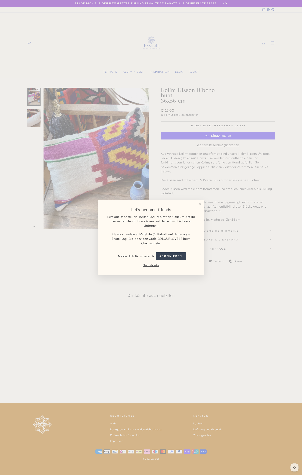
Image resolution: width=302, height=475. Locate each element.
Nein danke (151, 265)
